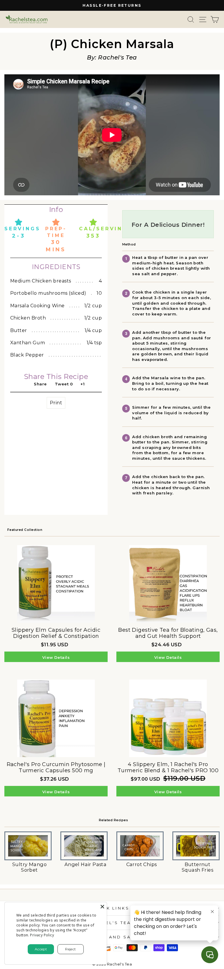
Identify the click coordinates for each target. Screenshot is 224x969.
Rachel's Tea (110, 922)
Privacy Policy (42, 935)
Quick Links (111, 908)
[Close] (102, 907)
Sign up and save (110, 937)
